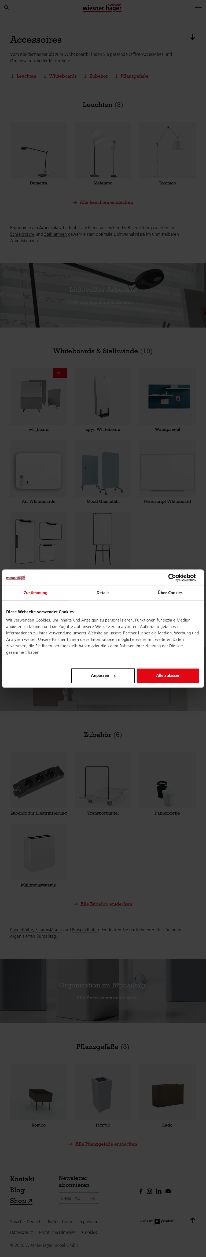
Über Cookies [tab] (170, 592)
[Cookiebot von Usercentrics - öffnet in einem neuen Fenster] (176, 577)
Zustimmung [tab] (35, 592)
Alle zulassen (168, 675)
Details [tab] (103, 592)
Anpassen (100, 675)
